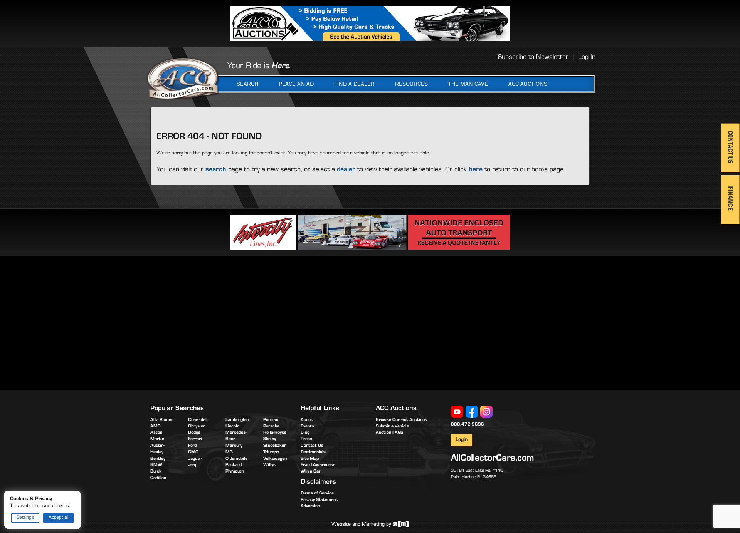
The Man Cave (468, 84)
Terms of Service (317, 493)
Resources (411, 84)
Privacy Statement (319, 500)
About (307, 420)
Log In (586, 57)
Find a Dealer (354, 84)
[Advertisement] (215, 321)
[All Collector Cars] (183, 78)
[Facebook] (472, 412)
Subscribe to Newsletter (533, 57)
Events (307, 426)
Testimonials (313, 452)
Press (306, 439)
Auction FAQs (389, 433)
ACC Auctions (527, 84)
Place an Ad (296, 84)
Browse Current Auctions (401, 420)
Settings (25, 517)
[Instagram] (486, 412)
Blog (305, 433)
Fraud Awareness (318, 465)
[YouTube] (457, 412)
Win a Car (311, 471)
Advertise (310, 506)
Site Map (310, 459)
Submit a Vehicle (392, 426)
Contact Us (312, 446)
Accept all (58, 517)
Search (247, 84)
